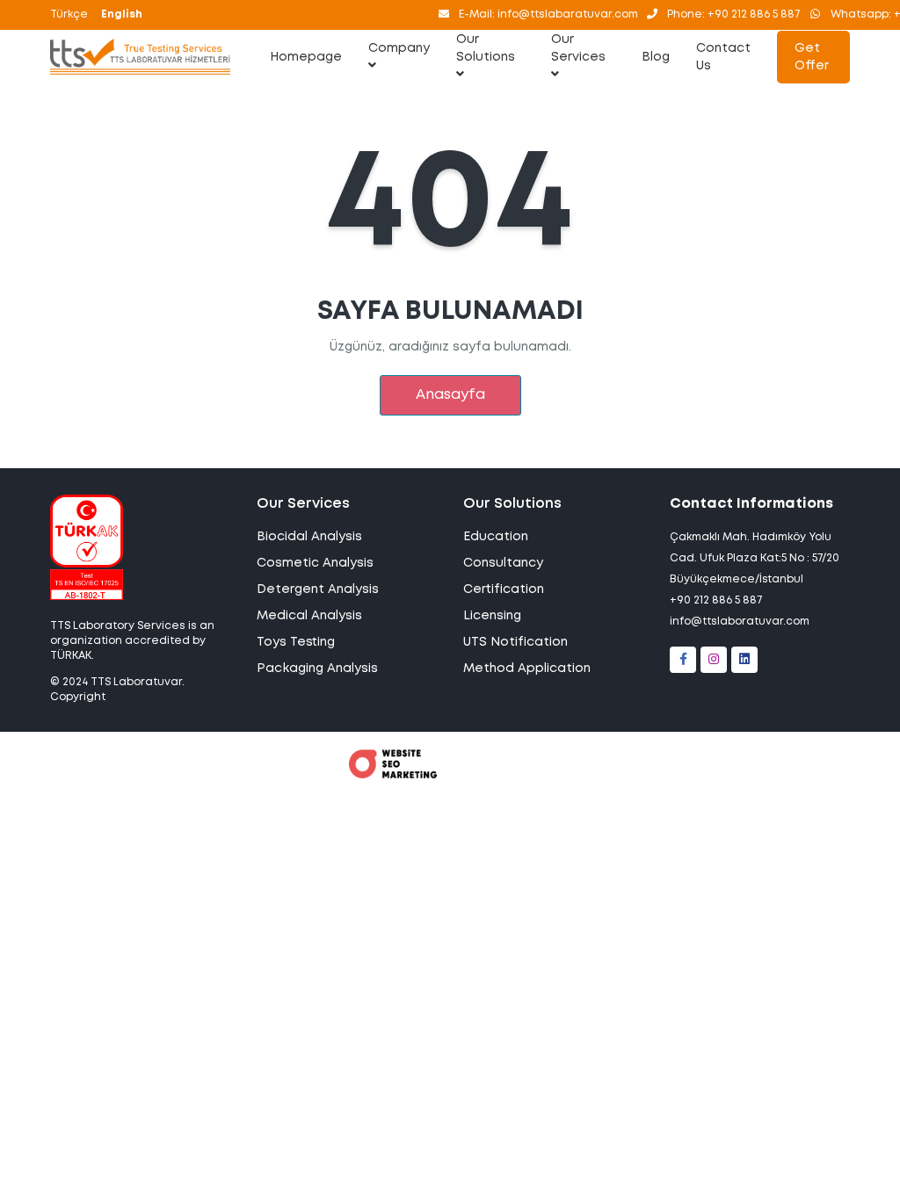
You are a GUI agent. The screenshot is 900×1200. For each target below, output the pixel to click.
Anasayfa (450, 394)
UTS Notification (515, 642)
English (121, 14)
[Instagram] (713, 660)
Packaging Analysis (317, 668)
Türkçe (69, 14)
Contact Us (723, 57)
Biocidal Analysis (309, 536)
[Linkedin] (744, 660)
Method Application (527, 668)
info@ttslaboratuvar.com (739, 621)
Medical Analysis (309, 616)
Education (495, 536)
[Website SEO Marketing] (393, 775)
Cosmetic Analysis (315, 563)
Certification (503, 589)
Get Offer (812, 57)
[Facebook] (683, 660)
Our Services (578, 48)
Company (399, 48)
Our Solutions (485, 48)
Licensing (492, 616)
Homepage (306, 57)
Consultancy (503, 563)
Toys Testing (296, 642)
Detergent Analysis (318, 589)
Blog (656, 57)
